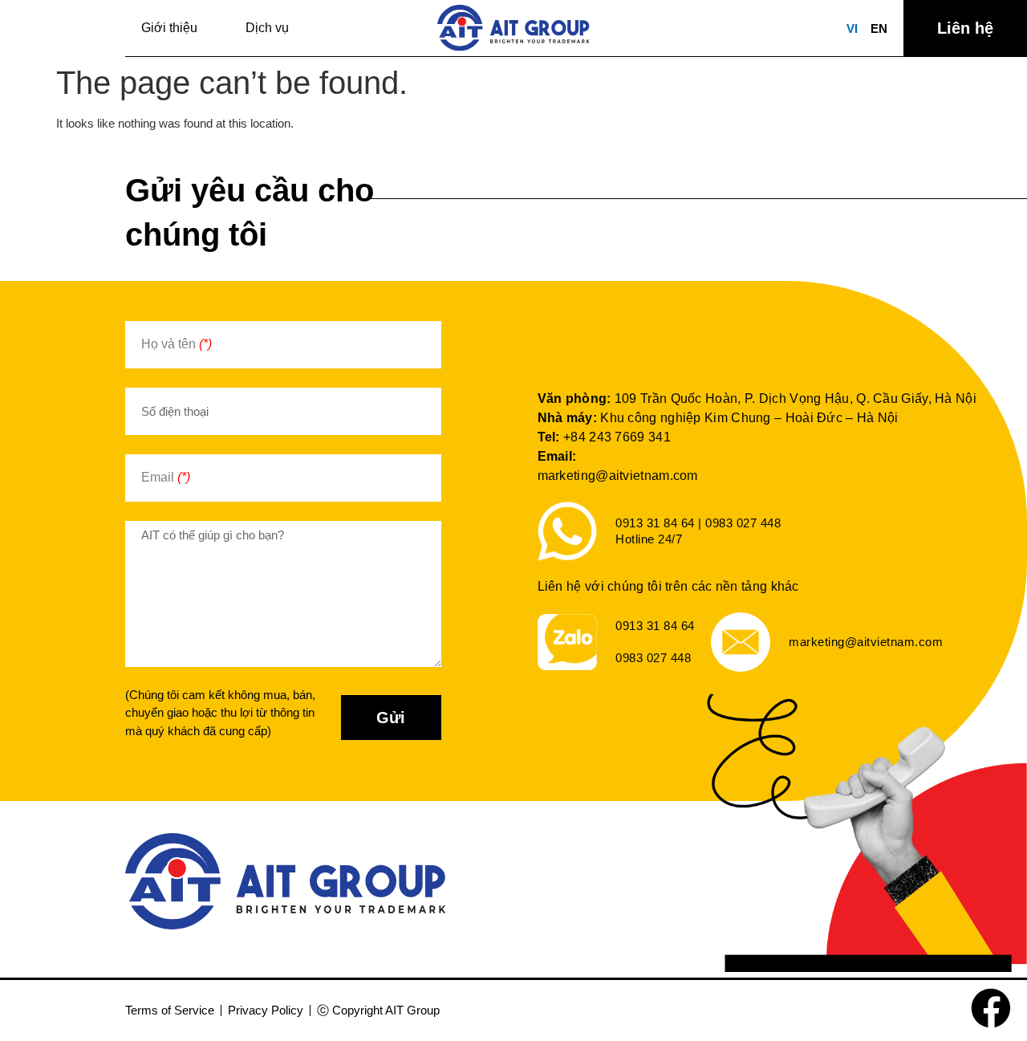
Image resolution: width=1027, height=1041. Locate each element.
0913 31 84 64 (655, 625)
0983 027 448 (653, 658)
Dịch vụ (267, 28)
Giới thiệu (169, 28)
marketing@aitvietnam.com (618, 475)
